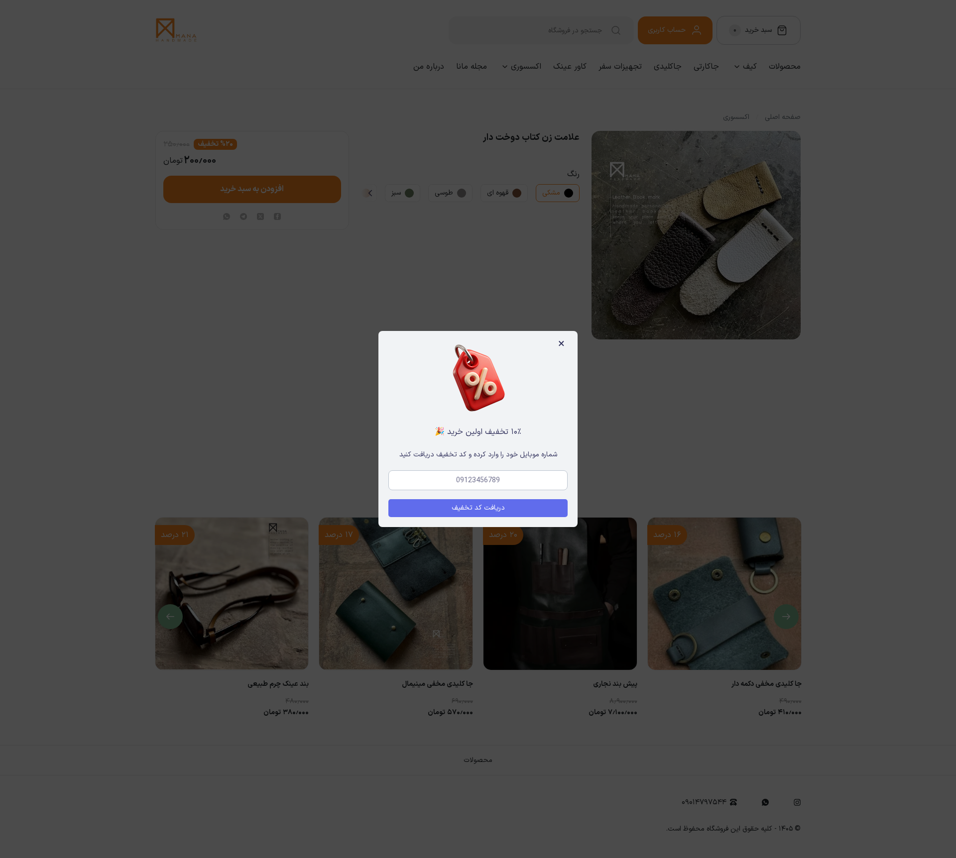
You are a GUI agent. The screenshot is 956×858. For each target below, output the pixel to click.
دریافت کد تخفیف (478, 508)
